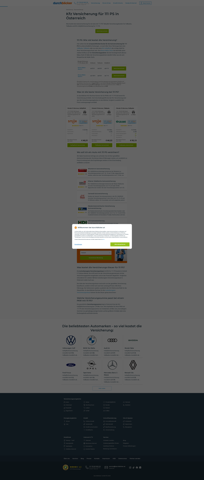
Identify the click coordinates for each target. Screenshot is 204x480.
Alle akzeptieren (120, 244)
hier (103, 239)
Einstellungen (78, 244)
